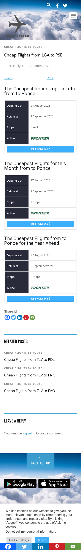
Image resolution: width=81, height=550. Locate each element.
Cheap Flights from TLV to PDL (29, 359)
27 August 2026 (40, 105)
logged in (29, 433)
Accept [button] (41, 540)
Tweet (8, 78)
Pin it (50, 78)
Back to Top (40, 463)
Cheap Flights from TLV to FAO (29, 390)
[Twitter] (13, 317)
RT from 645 (40, 149)
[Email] (32, 317)
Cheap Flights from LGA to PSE (33, 55)
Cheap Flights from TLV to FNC (29, 375)
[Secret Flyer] (17, 37)
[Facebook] (7, 317)
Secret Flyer (15, 66)
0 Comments (39, 66)
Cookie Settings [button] (19, 540)
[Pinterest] (26, 317)
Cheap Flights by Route (23, 47)
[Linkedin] (19, 317)
